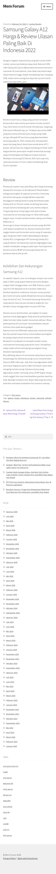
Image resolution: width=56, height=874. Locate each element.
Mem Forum (13, 6)
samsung (40, 398)
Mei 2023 (9, 686)
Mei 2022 (9, 728)
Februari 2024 (11, 645)
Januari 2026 (11, 539)
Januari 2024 (11, 649)
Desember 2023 (12, 654)
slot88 (5, 824)
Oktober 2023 (11, 663)
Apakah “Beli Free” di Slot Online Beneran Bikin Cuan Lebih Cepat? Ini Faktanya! (28, 466)
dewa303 (6, 801)
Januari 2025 (11, 594)
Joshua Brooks (35, 24)
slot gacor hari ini (10, 766)
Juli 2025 (9, 567)
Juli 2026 (9, 516)
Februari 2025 (11, 590)
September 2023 (13, 668)
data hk (6, 812)
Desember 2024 (12, 599)
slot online (7, 806)
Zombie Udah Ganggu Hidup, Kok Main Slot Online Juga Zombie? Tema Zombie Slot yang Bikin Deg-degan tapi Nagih (29, 475)
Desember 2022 (12, 709)
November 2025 (12, 548)
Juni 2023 (10, 682)
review (32, 398)
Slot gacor (7, 835)
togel (5, 772)
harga (16, 398)
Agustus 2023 (11, 672)
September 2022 (13, 723)
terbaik (48, 398)
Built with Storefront (28, 858)
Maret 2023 (10, 695)
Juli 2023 (9, 677)
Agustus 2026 (11, 512)
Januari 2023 (11, 705)
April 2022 (10, 732)
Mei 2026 (9, 521)
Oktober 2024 (11, 608)
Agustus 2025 (11, 562)
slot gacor (7, 778)
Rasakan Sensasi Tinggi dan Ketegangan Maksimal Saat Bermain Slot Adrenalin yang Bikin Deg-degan (27, 490)
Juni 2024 (10, 627)
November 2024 (12, 604)
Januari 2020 (11, 746)
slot (5, 818)
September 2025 (13, 557)
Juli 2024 (9, 622)
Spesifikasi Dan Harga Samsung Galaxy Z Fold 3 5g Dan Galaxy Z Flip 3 (41, 414)
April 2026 (10, 525)
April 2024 (10, 636)
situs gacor (8, 789)
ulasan (6, 401)
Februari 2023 (11, 700)
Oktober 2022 (11, 718)
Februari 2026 (11, 535)
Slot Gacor (16, 395)
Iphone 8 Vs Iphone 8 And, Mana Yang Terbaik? (14, 412)
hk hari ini (7, 795)
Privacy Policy (9, 858)
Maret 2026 (10, 530)
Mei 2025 (9, 576)
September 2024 (13, 613)
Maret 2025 (10, 585)
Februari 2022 (11, 741)
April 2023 (10, 691)
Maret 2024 (10, 640)
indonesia (24, 398)
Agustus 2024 (11, 617)
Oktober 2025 (11, 553)
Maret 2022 (10, 737)
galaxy (10, 398)
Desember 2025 (12, 544)
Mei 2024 (9, 631)
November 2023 (12, 659)
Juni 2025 (10, 571)
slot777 (6, 829)
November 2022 (12, 714)
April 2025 (10, 580)
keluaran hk (8, 783)
